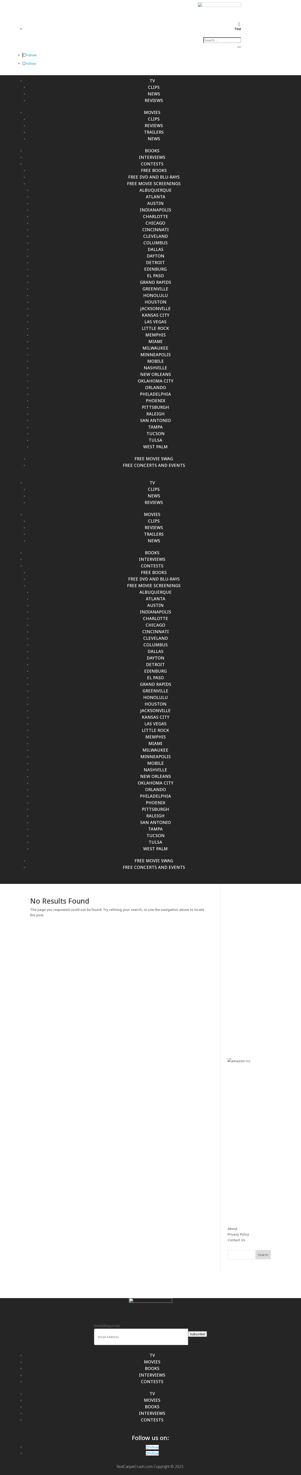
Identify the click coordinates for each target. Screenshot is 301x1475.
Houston (155, 302)
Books (152, 150)
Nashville (155, 368)
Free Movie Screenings (154, 183)
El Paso (155, 275)
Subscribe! (197, 1334)
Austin (155, 203)
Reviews (154, 100)
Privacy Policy (238, 1234)
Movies (152, 112)
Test (237, 29)
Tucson (156, 433)
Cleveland (155, 236)
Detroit (155, 262)
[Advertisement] (263, 967)
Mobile (155, 361)
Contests (152, 164)
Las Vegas (155, 321)
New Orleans (155, 374)
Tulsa (155, 440)
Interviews (152, 157)
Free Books (154, 170)
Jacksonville (155, 308)
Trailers (154, 132)
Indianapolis (155, 210)
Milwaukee (155, 348)
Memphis (155, 335)
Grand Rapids (155, 282)
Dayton (155, 256)
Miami (155, 341)
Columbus (155, 243)
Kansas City (155, 315)
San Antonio (155, 420)
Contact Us (236, 1240)
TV (152, 80)
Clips (154, 87)
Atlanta (155, 196)
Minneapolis (155, 354)
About (232, 1228)
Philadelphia (155, 394)
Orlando (155, 387)
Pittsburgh (155, 407)
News (154, 94)
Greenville (155, 289)
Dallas (155, 249)
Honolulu (155, 295)
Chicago (155, 223)
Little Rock (155, 328)
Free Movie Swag (154, 458)
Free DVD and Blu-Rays (154, 177)
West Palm (155, 446)
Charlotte (155, 216)
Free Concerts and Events (154, 465)
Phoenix (155, 400)
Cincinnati (155, 229)
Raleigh (155, 414)
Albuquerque (155, 190)
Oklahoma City (155, 381)
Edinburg (155, 269)
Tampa (155, 427)
